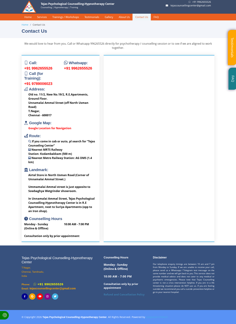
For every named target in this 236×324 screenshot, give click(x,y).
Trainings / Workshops (65, 17)
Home (28, 17)
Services (42, 17)
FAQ (156, 17)
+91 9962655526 (201, 1)
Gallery (109, 17)
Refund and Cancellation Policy (124, 294)
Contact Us (141, 17)
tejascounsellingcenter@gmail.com (190, 5)
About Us (124, 17)
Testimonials (91, 17)
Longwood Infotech (157, 317)
